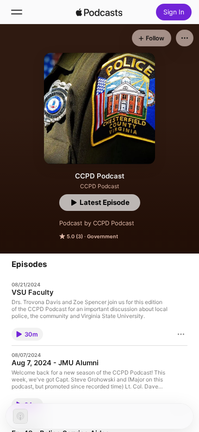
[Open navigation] (16, 12)
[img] (99, 12)
